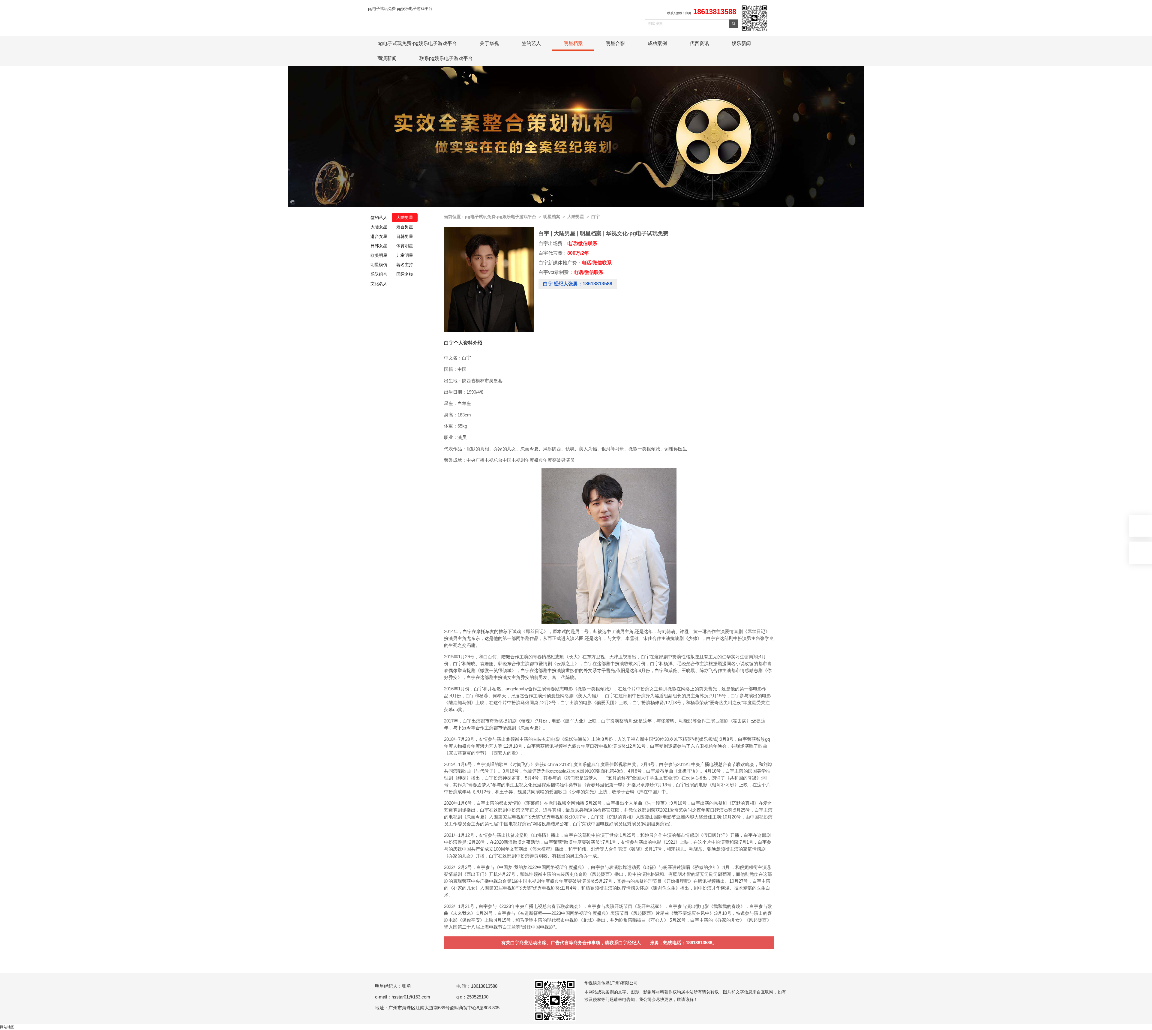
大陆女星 (378, 226)
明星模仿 (378, 264)
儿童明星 (404, 255)
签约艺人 (531, 43)
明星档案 (573, 43)
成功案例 (657, 43)
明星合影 (615, 43)
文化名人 (378, 283)
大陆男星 (404, 217)
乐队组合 (378, 274)
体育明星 (404, 245)
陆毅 (505, 656)
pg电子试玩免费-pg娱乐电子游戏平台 (400, 8)
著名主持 (404, 264)
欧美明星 (378, 255)
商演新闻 (387, 58)
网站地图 (7, 1027)
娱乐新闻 (741, 43)
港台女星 (378, 236)
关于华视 (489, 43)
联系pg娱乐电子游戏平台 (446, 58)
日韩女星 (378, 245)
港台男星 (404, 226)
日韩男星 (404, 236)
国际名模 (404, 274)
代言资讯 (699, 43)
